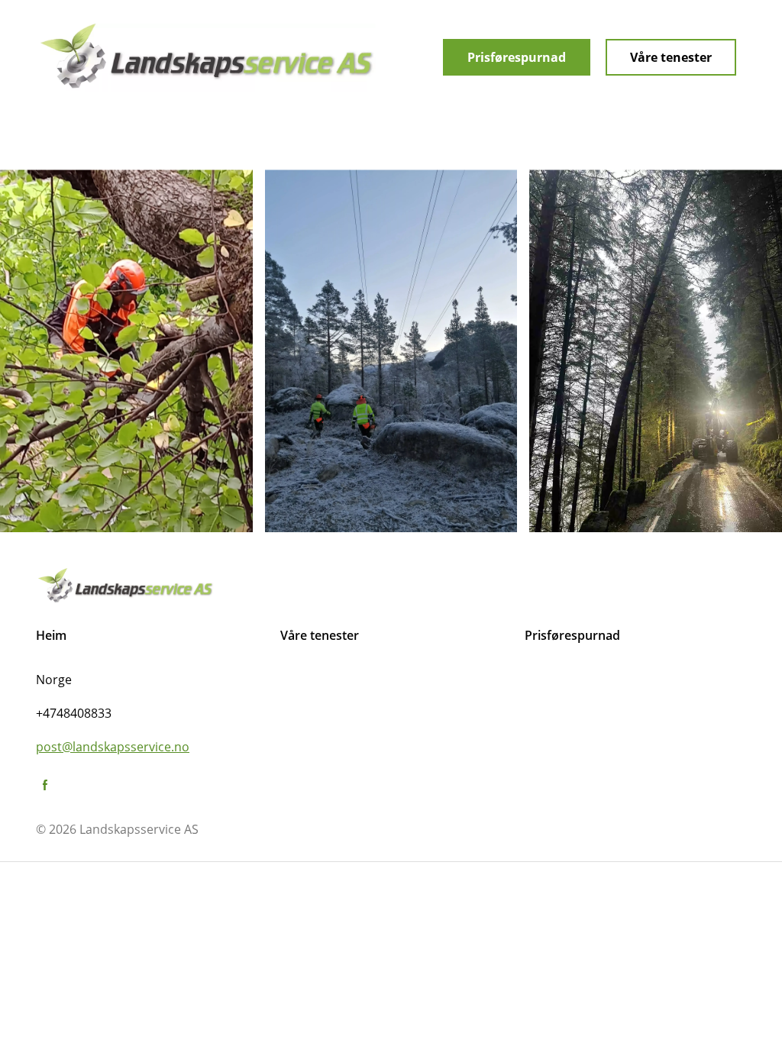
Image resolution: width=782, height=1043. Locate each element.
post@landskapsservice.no (112, 746)
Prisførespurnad (516, 57)
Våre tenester (671, 57)
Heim (51, 635)
